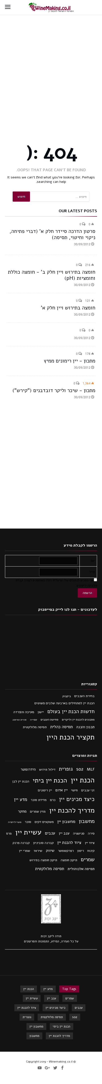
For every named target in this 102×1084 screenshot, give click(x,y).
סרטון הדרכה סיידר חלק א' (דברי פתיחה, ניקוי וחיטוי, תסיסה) (52, 234)
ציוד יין (90, 842)
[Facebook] (62, 1068)
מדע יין (20, 799)
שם (93, 560)
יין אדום (61, 790)
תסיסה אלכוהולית (81, 869)
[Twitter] (55, 1068)
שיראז (38, 850)
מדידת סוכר (39, 800)
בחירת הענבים (84, 696)
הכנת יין (83, 780)
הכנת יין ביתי (50, 780)
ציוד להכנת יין (69, 842)
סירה (91, 833)
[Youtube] (39, 1068)
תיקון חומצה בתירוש (43, 860)
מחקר (22, 811)
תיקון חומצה (69, 860)
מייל (92, 572)
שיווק (50, 850)
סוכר (28, 821)
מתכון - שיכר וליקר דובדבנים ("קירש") (53, 390)
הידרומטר (28, 769)
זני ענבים (88, 790)
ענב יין (64, 833)
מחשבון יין (66, 821)
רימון (80, 850)
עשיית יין (28, 832)
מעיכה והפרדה (23, 711)
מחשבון (87, 821)
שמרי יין (24, 850)
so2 (79, 769)
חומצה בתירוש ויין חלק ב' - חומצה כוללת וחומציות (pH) (51, 275)
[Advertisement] (51, 68)
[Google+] (47, 1068)
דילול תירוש (47, 769)
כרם (52, 800)
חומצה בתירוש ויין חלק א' (68, 307)
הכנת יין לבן (20, 781)
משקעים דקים (44, 821)
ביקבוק (66, 696)
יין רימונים (45, 790)
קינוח (91, 850)
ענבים (50, 833)
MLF (91, 769)
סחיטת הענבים (49, 720)
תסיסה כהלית (61, 727)
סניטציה (78, 833)
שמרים (88, 859)
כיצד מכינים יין (77, 799)
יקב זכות (46, 936)
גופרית (66, 769)
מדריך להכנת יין (72, 810)
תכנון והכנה (85, 726)
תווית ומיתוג (19, 720)
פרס (9, 833)
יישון (41, 712)
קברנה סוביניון (43, 842)
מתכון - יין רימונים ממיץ (69, 360)
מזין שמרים (38, 811)
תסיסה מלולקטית (35, 727)
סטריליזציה (14, 822)
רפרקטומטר (66, 850)
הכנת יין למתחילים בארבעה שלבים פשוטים (64, 703)
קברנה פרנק (21, 842)
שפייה (33, 720)
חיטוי (74, 790)
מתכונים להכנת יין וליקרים (78, 720)
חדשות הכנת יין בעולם (71, 711)
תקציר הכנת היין (70, 737)
